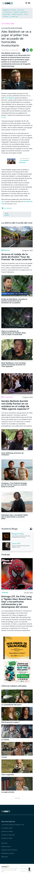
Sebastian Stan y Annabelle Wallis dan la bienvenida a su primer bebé (14, 516)
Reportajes (6, 14)
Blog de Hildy (18, 534)
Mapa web (4, 857)
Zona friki (16, 543)
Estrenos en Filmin (6, 838)
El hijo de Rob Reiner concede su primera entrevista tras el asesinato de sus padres (14, 300)
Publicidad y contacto (7, 853)
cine (2, 201)
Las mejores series (7, 828)
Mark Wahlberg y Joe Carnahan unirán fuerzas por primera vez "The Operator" (13, 364)
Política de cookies (24, 866)
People (3, 117)
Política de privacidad (25, 868)
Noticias (13, 10)
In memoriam (7, 12)
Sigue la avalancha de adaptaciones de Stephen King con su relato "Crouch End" (13, 332)
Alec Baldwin (7, 208)
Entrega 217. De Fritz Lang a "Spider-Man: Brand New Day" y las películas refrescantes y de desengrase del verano (16, 601)
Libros (26, 14)
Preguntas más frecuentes (9, 850)
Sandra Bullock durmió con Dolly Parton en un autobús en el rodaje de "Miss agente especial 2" (15, 405)
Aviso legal (22, 871)
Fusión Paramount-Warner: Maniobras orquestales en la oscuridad (21, 536)
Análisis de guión (17, 14)
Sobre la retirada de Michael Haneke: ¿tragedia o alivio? (21, 546)
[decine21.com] (5, 811)
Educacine (4, 843)
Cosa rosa (20, 10)
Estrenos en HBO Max (8, 835)
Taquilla (15, 12)
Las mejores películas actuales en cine (12, 824)
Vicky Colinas (6, 214)
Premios (5, 16)
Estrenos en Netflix (7, 831)
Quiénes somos (6, 846)
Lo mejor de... (14, 16)
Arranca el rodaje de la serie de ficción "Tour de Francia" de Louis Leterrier (16, 257)
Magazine (6, 10)
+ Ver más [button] (17, 798)
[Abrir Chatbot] (29, 869)
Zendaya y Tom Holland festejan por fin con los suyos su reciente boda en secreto (14, 484)
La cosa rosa (7, 23)
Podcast (4, 592)
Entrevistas (23, 12)
